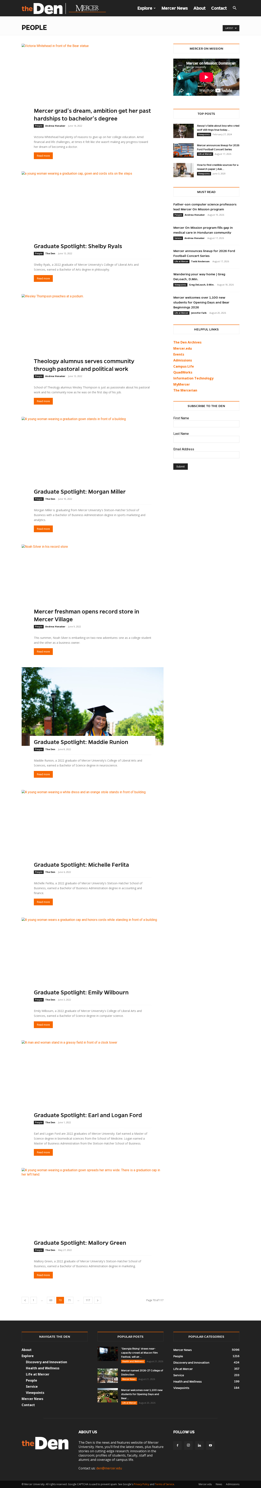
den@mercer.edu (109, 1468)
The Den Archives (187, 342)
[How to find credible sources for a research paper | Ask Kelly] (183, 170)
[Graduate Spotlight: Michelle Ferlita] (93, 829)
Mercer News (174, 8)
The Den (50, 253)
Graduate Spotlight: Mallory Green (80, 1243)
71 (69, 1300)
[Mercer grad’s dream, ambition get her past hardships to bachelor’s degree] (93, 83)
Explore (144, 8)
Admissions (232, 1484)
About (200, 8)
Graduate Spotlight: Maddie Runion (81, 742)
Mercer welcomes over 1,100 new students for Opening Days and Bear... (142, 1394)
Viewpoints (204, 134)
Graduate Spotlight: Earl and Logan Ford (88, 1115)
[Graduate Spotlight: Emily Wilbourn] (93, 957)
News (219, 1484)
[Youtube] (210, 1445)
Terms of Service (164, 1484)
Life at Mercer (205, 154)
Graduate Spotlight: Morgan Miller (80, 492)
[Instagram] (188, 1445)
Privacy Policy (141, 1484)
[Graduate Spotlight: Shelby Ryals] (93, 210)
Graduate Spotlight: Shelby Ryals (78, 246)
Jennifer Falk (199, 312)
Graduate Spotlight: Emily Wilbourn (81, 992)
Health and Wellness (133, 1361)
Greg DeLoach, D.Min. (201, 284)
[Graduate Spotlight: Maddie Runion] (93, 706)
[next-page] (97, 1300)
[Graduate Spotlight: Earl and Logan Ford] (93, 1079)
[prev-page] (25, 1300)
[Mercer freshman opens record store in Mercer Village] (93, 583)
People (38, 125)
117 (88, 1300)
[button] (234, 8)
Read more (43, 155)
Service (178, 238)
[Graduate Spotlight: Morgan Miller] (93, 456)
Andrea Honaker (55, 125)
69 (50, 1300)
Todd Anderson (200, 261)
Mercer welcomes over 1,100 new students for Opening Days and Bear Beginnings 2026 (201, 302)
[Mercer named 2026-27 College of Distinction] (107, 1376)
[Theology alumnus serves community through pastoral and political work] (93, 333)
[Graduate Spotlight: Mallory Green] (93, 1207)
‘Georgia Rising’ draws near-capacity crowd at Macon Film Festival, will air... (139, 1352)
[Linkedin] (199, 1445)
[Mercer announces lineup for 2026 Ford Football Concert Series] (183, 150)
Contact (219, 8)
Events (178, 354)
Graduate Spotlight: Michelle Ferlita (81, 865)
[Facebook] (177, 1445)
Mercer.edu (182, 348)
